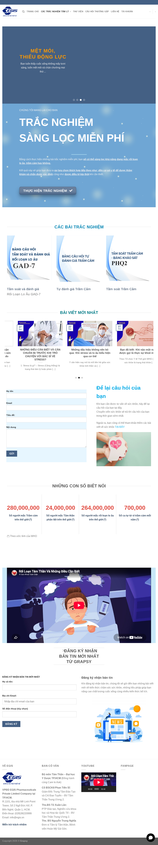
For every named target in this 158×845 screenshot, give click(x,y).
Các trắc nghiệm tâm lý (55, 11)
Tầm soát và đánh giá (23, 289)
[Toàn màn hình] (112, 788)
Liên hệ (115, 11)
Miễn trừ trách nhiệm (14, 824)
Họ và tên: (7, 681)
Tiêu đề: (10, 415)
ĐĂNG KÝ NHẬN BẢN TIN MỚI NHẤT (21, 677)
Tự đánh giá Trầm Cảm (73, 289)
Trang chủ (33, 11)
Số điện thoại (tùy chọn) (15, 708)
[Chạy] (85, 788)
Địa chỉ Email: (9, 695)
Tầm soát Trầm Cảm (121, 289)
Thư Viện (78, 11)
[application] (98, 782)
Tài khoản (127, 11)
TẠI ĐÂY (120, 427)
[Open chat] (150, 837)
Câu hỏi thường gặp (97, 11)
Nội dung (11, 427)
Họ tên (9, 391)
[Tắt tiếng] (108, 788)
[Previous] (9, 65)
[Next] (149, 65)
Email (9, 403)
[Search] (23, 12)
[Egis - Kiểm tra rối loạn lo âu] (10, 11)
